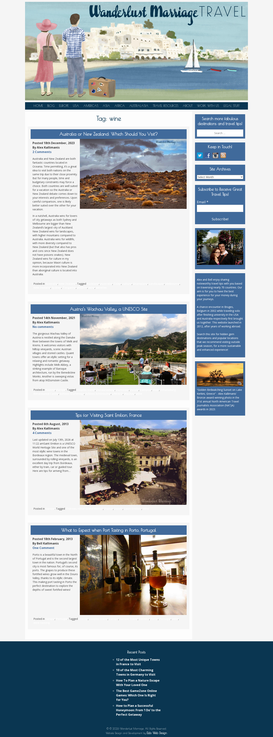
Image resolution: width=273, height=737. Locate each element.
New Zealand (67, 283)
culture (127, 283)
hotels (134, 389)
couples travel (86, 389)
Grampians (140, 283)
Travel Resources (165, 106)
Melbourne (172, 283)
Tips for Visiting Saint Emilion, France (109, 415)
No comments (42, 327)
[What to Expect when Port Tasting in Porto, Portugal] (133, 575)
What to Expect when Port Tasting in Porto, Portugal (108, 530)
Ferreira (144, 619)
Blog (51, 106)
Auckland (93, 283)
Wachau (129, 393)
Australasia (138, 106)
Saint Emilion (132, 508)
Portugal (61, 619)
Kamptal (145, 389)
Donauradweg (105, 389)
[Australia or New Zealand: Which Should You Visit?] (133, 174)
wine (92, 287)
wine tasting (41, 622)
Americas (90, 106)
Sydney (56, 287)
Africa (119, 106)
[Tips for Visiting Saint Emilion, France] (133, 462)
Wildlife (82, 287)
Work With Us (208, 106)
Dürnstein (122, 389)
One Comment (43, 548)
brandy (83, 619)
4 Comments (41, 433)
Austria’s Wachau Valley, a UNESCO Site (108, 309)
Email (202, 202)
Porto (154, 619)
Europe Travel (129, 619)
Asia (106, 106)
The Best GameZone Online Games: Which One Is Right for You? (136, 695)
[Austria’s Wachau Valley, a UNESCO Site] (133, 349)
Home (38, 106)
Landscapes (156, 283)
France (108, 508)
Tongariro (69, 287)
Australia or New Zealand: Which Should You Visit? (108, 133)
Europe (64, 106)
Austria (50, 389)
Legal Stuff (231, 106)
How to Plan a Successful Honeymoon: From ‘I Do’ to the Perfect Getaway (138, 710)
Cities (117, 283)
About (188, 106)
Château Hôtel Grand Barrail (84, 508)
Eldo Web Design (157, 733)
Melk (156, 389)
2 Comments (41, 152)
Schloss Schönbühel (98, 393)
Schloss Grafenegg (72, 393)
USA (76, 106)
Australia (51, 283)
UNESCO (117, 393)
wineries (101, 287)
